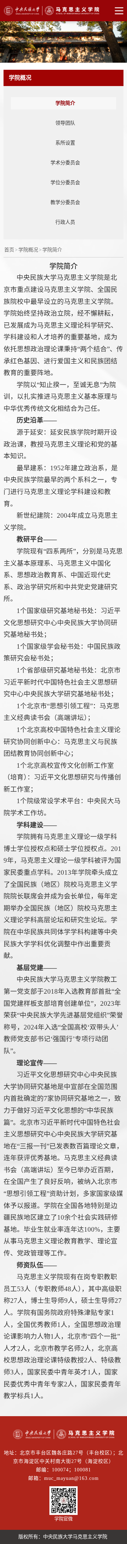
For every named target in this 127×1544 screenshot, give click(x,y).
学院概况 (28, 249)
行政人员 (65, 222)
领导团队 (65, 123)
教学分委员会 (65, 202)
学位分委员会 (65, 182)
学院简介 (65, 103)
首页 (9, 249)
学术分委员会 (65, 162)
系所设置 (65, 143)
